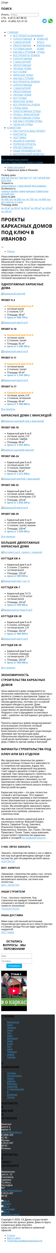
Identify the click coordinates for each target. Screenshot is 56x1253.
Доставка (19, 137)
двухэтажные (39, 186)
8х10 (3, 180)
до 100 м (36, 208)
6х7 (17, 178)
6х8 (21, 178)
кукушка (30, 191)
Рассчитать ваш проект (29, 131)
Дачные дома (22, 68)
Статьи (11, 1235)
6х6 (12, 178)
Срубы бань (20, 108)
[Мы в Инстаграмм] (8, 1209)
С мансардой (22, 42)
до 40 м (5, 208)
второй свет (7, 194)
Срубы (41, 52)
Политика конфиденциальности (24, 1241)
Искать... (6, 14)
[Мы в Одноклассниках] (10, 1214)
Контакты (20, 134)
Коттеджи (20, 71)
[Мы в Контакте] (7, 1203)
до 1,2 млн (17, 202)
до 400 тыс (7, 199)
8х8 (43, 178)
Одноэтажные (22, 39)
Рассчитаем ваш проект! (14, 159)
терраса (5, 191)
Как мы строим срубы (27, 121)
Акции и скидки (24, 140)
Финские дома (23, 75)
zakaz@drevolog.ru (11, 1132)
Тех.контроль (10, 908)
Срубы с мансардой (26, 114)
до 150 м (6, 211)
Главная (12, 32)
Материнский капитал (28, 154)
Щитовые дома (12, 1039)
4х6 (3, 178)
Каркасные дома (44, 47)
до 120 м (47, 208)
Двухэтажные (22, 45)
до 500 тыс (20, 199)
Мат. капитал (10, 885)
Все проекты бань (25, 35)
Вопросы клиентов (12, 1085)
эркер (22, 191)
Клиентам (14, 127)
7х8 (34, 178)
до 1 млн (6, 202)
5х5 (8, 178)
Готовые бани (22, 48)
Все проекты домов (26, 55)
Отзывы (5, 162)
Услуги (10, 1097)
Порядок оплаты (24, 144)
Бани (40, 35)
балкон (15, 191)
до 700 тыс (32, 199)
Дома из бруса (42, 40)
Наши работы (18, 162)
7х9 (39, 178)
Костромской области (33, 838)
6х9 (25, 178)
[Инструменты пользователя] (2, 247)
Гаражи (11, 1057)
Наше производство (27, 150)
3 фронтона (41, 191)
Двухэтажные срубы (26, 117)
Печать (11, 251)
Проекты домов (12, 1053)
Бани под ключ (10, 1046)
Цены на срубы (23, 124)
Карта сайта (13, 1238)
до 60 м (15, 208)
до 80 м (25, 208)
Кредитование (23, 147)
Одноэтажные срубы (27, 111)
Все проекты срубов (26, 104)
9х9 (9, 180)
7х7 (30, 178)
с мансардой (24, 186)
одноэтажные (8, 186)
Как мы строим (23, 52)
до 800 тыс (45, 199)
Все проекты (8, 409)
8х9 (48, 178)
